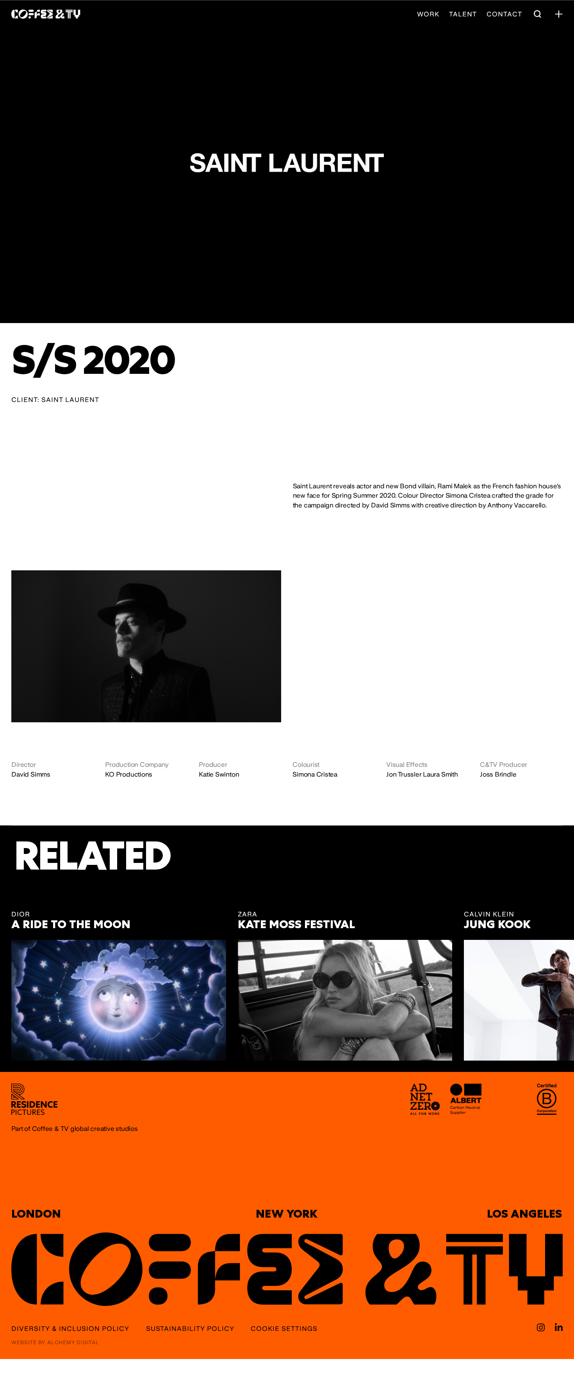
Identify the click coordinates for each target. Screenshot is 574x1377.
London (36, 1213)
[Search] (537, 14)
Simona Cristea (314, 774)
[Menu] (559, 14)
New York (286, 1213)
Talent (463, 14)
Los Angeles (524, 1213)
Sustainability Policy (190, 1328)
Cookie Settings (284, 1328)
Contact (504, 14)
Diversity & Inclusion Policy (70, 1328)
